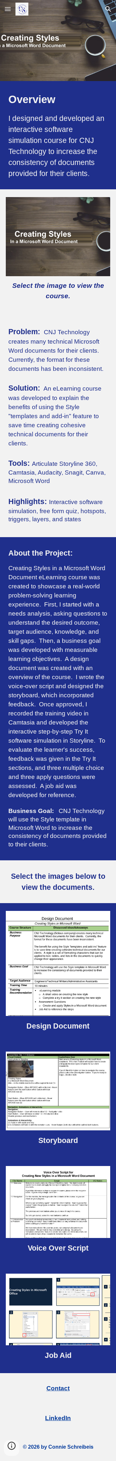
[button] (7, 9)
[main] (58, 135)
